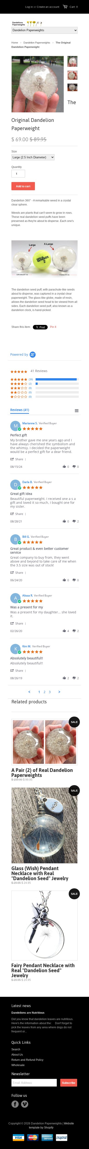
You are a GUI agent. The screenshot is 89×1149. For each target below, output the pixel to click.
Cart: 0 (74, 6)
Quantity (16, 167)
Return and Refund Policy (27, 1060)
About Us (17, 1054)
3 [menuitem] (50, 692)
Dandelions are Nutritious (27, 1012)
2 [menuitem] (44, 692)
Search (15, 1049)
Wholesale (18, 1065)
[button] (19, 459)
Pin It (53, 327)
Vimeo (24, 1104)
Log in (29, 6)
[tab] (19, 411)
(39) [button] (31, 379)
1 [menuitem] (39, 692)
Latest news (21, 1006)
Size (14, 151)
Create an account (48, 6)
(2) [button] (30, 383)
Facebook (15, 1104)
